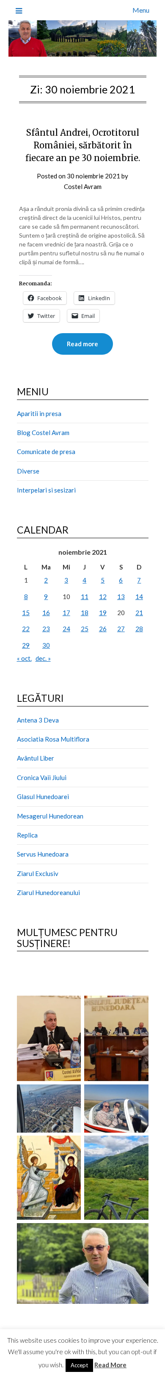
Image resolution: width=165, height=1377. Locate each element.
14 (139, 596)
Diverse (28, 471)
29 (26, 645)
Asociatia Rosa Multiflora (53, 739)
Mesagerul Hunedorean (50, 816)
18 (84, 612)
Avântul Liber (35, 758)
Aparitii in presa (39, 413)
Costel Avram (83, 186)
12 (103, 596)
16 (46, 612)
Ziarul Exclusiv (37, 873)
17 (66, 612)
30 (46, 645)
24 (66, 628)
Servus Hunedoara (43, 854)
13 (121, 596)
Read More (110, 1365)
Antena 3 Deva (38, 720)
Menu (140, 10)
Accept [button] (79, 1365)
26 (103, 628)
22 (26, 628)
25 (84, 628)
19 (103, 612)
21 (139, 612)
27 (121, 628)
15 (26, 612)
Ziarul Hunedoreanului (48, 892)
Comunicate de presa (46, 451)
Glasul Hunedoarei (43, 796)
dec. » (43, 658)
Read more (82, 344)
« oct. (24, 658)
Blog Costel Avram (43, 432)
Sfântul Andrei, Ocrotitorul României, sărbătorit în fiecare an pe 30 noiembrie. (82, 145)
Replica (27, 835)
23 (46, 628)
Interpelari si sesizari (46, 490)
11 (84, 596)
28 (139, 628)
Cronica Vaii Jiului (41, 777)
